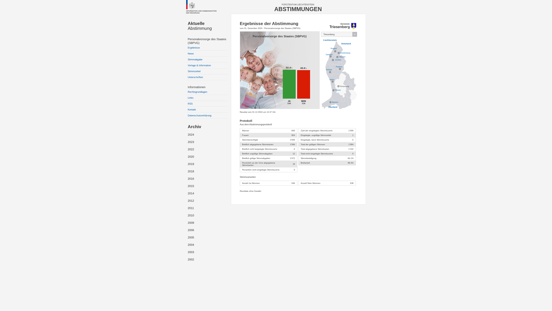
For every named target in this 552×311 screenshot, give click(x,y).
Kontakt (192, 109)
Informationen (196, 87)
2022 (191, 149)
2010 (191, 215)
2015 (191, 186)
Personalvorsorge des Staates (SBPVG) (207, 41)
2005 (191, 237)
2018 (191, 171)
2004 (191, 244)
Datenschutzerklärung (199, 115)
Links (190, 97)
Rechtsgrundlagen (197, 92)
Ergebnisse (194, 47)
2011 (191, 208)
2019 (191, 164)
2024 (191, 134)
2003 (191, 252)
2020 (191, 156)
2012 (191, 200)
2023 (191, 142)
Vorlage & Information (199, 65)
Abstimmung (200, 26)
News (191, 53)
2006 (191, 230)
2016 (191, 178)
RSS (190, 103)
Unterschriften (195, 77)
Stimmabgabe (195, 59)
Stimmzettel (194, 71)
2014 (191, 193)
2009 (191, 222)
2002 (191, 259)
